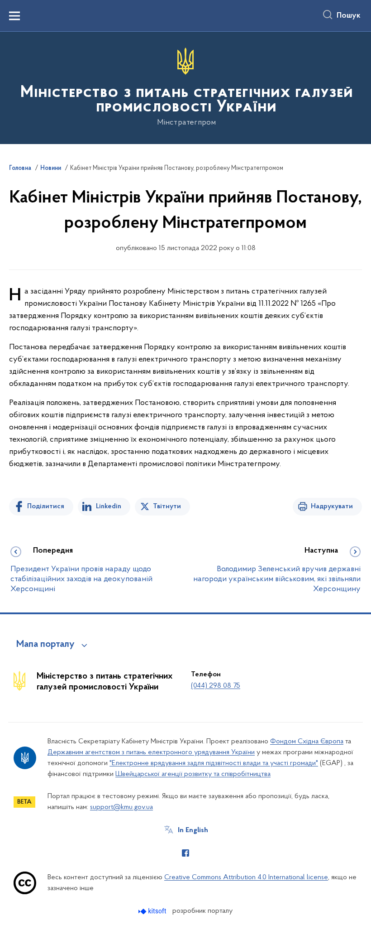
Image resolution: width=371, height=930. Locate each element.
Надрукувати (332, 506)
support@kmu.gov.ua (121, 807)
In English (193, 830)
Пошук (349, 16)
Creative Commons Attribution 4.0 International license (246, 877)
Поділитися (45, 506)
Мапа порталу (45, 645)
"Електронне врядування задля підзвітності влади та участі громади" (213, 763)
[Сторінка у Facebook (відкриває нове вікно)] (185, 853)
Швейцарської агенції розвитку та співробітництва (193, 774)
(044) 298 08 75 (215, 685)
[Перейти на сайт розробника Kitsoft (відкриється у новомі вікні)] (153, 911)
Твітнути (167, 506)
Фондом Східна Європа (306, 741)
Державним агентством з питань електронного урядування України (151, 752)
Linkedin (108, 506)
